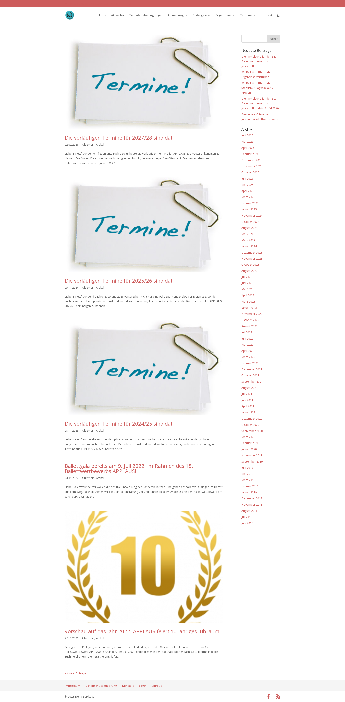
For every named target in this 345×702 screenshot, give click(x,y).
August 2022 (249, 326)
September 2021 (252, 381)
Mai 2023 (247, 289)
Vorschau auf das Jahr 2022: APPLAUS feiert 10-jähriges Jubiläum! (143, 631)
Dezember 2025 (251, 160)
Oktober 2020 (250, 425)
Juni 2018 (247, 523)
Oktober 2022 (250, 320)
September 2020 (252, 431)
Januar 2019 (249, 492)
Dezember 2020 (251, 418)
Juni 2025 (247, 178)
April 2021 (247, 406)
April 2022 (247, 351)
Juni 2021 (247, 400)
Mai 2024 (247, 234)
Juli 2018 (246, 517)
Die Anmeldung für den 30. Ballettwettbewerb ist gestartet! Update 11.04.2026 (260, 103)
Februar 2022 (250, 363)
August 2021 (249, 388)
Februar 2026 (250, 154)
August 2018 (249, 511)
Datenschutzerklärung (101, 686)
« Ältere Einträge (75, 673)
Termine (246, 15)
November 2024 (251, 215)
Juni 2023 (247, 283)
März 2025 (248, 197)
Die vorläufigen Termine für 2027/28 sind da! (118, 137)
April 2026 (247, 148)
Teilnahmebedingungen (146, 15)
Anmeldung (176, 15)
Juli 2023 (246, 277)
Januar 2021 (249, 412)
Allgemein (88, 144)
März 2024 (248, 240)
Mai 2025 (247, 185)
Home (102, 15)
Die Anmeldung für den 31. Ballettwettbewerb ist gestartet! (258, 61)
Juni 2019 (247, 467)
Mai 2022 (247, 344)
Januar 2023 (249, 308)
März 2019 (248, 480)
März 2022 (248, 357)
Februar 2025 (250, 203)
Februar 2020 (250, 443)
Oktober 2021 (250, 375)
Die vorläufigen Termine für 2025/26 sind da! (118, 280)
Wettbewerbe (271, 3)
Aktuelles (117, 15)
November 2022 (251, 314)
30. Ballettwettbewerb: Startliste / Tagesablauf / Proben (257, 87)
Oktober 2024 (250, 222)
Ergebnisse (223, 15)
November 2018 (251, 504)
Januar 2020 (249, 449)
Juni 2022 (247, 338)
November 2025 (251, 166)
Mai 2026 (247, 141)
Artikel (100, 144)
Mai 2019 (247, 474)
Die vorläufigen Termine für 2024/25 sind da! (118, 423)
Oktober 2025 (250, 172)
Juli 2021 (246, 394)
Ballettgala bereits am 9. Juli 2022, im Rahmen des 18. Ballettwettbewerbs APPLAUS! (129, 468)
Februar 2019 (250, 486)
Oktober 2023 (250, 264)
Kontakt (266, 15)
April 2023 (247, 295)
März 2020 (248, 437)
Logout (157, 686)
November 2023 (251, 258)
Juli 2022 (246, 332)
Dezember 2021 (251, 369)
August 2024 (249, 228)
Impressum (72, 686)
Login (143, 686)
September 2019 (252, 461)
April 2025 (247, 191)
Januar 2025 (249, 209)
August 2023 (249, 271)
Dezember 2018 (251, 498)
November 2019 (251, 455)
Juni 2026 (247, 135)
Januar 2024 (249, 246)
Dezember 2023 (251, 252)
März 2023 (248, 301)
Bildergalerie (201, 15)
